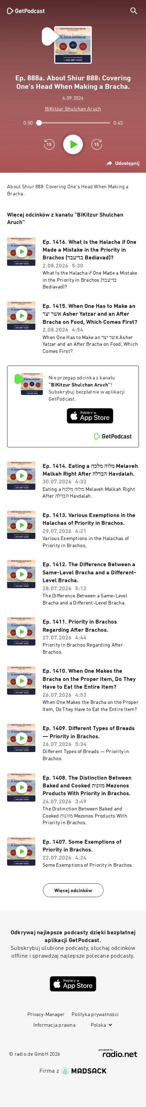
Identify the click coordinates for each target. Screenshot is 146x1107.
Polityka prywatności (95, 1014)
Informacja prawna (54, 1025)
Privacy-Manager (45, 1014)
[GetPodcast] (26, 10)
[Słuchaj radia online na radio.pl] (118, 1053)
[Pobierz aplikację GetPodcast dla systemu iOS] (90, 416)
